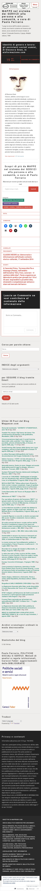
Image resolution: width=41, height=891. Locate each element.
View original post (9, 156)
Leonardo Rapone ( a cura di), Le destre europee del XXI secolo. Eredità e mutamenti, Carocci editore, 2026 (20, 518)
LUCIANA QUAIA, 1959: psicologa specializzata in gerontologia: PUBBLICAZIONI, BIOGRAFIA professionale (18, 846)
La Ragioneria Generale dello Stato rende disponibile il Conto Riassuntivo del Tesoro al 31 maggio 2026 (20, 587)
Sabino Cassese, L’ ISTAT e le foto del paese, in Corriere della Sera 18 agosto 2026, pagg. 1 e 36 (18, 460)
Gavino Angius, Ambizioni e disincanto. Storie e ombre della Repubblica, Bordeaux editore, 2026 (18, 578)
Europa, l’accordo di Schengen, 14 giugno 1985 (18, 562)
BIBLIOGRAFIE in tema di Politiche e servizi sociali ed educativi (18, 860)
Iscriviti (33, 189)
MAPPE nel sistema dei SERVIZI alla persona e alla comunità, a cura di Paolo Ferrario (16, 16)
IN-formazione (14, 69)
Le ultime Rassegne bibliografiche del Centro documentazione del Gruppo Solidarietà (17, 455)
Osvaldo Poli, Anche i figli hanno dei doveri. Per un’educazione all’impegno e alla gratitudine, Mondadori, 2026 (18, 434)
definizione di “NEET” (9, 496)
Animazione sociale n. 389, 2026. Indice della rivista (19, 531)
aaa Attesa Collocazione (13, 200)
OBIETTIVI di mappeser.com (12, 819)
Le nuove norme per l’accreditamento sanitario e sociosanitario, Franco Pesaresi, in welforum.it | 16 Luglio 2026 (20, 544)
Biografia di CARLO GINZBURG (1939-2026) (16, 583)
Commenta (29, 330)
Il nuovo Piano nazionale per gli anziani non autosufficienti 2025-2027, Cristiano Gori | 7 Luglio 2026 (19, 601)
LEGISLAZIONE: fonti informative (15, 851)
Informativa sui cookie (9, 883)
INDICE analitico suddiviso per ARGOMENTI (18, 823)
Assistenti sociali (11, 203)
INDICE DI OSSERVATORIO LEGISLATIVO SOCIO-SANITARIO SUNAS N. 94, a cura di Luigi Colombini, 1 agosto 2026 (20, 614)
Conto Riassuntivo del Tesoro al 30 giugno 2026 (18, 492)
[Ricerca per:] (20, 350)
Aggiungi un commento (30, 59)
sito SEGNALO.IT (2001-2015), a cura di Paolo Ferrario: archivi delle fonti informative (19, 870)
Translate (17, 723)
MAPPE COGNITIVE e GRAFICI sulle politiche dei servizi (19, 865)
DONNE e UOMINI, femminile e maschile (18, 207)
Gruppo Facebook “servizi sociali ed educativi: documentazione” (16, 855)
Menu (35, 5)
